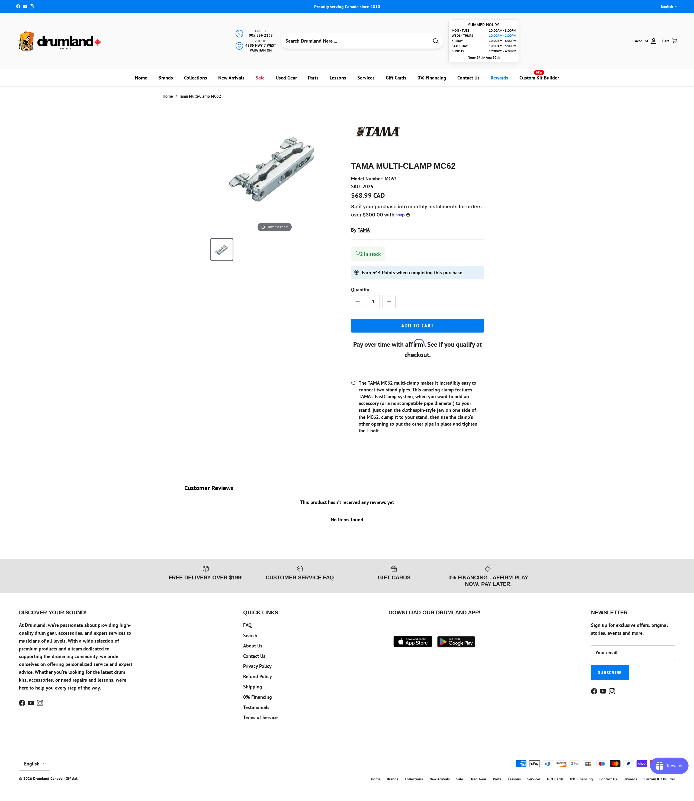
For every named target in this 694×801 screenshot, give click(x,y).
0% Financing (431, 78)
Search (250, 635)
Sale (260, 78)
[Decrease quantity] (357, 301)
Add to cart (417, 326)
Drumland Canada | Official (55, 778)
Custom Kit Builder (539, 76)
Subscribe (610, 672)
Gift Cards (396, 78)
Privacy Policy (257, 666)
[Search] (435, 41)
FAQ (247, 625)
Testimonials (256, 707)
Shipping (252, 687)
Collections (195, 78)
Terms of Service (260, 717)
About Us (252, 646)
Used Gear (286, 78)
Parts (313, 78)
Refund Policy (257, 676)
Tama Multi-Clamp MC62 (200, 96)
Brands (165, 78)
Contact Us (468, 78)
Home (141, 78)
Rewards (499, 78)
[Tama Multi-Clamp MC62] (222, 249)
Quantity (360, 289)
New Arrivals (231, 78)
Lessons (338, 78)
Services (366, 78)
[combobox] (354, 41)
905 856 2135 (261, 35)
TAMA (364, 230)
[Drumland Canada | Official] (59, 41)
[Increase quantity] (389, 301)
